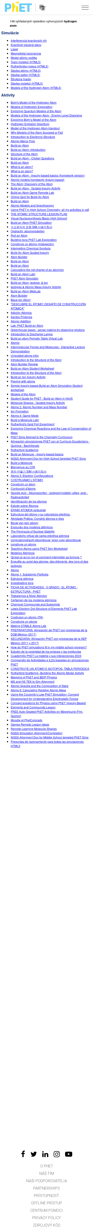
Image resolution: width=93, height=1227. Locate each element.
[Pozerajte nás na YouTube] (69, 1154)
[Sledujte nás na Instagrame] (56, 1154)
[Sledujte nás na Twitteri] (33, 1154)
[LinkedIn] (45, 1154)
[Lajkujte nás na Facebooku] (23, 1154)
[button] (85, 7)
